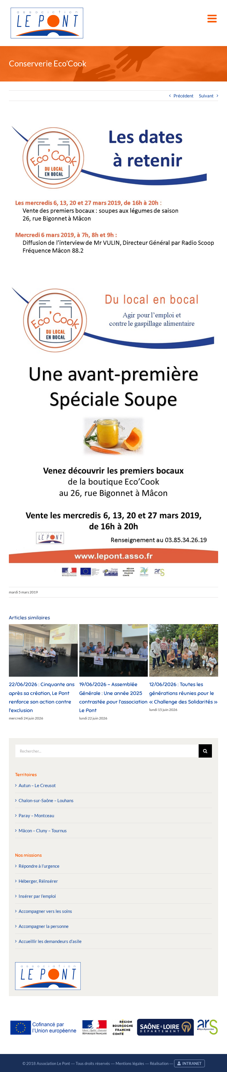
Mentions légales (130, 1063)
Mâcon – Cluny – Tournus (43, 830)
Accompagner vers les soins (45, 911)
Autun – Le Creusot (37, 785)
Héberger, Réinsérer (38, 881)
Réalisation (159, 1063)
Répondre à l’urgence (39, 866)
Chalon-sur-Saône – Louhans (46, 800)
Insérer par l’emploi (37, 896)
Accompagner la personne (44, 926)
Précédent (184, 95)
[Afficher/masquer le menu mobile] (212, 18)
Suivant (206, 95)
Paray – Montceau (36, 815)
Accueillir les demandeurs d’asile (50, 941)
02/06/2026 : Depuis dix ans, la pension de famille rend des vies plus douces (71, 693)
